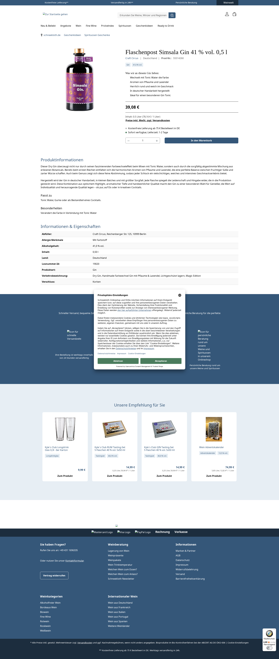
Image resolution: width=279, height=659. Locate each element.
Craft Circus (132, 58)
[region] (80, 79)
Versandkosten (84, 642)
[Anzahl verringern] (128, 140)
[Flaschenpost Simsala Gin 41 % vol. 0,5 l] (80, 79)
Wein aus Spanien (117, 621)
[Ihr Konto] (227, 14)
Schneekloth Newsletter (121, 578)
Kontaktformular (74, 560)
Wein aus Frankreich (119, 607)
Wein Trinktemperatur (120, 564)
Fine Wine (45, 616)
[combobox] (143, 15)
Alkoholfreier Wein (50, 602)
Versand (180, 574)
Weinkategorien (51, 596)
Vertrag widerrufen (54, 575)
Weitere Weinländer (119, 626)
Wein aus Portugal (118, 616)
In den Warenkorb (201, 140)
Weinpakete (114, 560)
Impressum (182, 564)
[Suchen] (172, 15)
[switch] (269, 648)
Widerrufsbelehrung (187, 569)
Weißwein (45, 630)
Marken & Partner (186, 550)
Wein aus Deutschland (120, 602)
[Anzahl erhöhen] (157, 140)
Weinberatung (118, 544)
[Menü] (274, 630)
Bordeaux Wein (48, 607)
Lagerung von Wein (118, 550)
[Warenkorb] (234, 14)
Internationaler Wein (123, 596)
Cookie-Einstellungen (238, 642)
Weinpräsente (115, 555)
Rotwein (44, 621)
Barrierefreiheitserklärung (190, 578)
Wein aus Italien (116, 612)
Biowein (44, 612)
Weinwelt (228, 2)
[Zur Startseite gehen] (55, 14)
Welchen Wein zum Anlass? (123, 574)
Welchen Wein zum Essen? (122, 569)
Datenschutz (183, 560)
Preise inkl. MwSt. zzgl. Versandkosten (148, 120)
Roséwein (45, 626)
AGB (178, 555)
